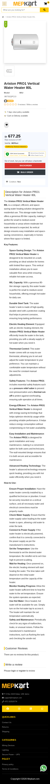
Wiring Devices (8, 745)
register (22, 671)
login (13, 671)
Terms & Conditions (10, 769)
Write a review (32, 105)
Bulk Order (27, 172)
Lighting (5, 750)
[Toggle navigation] (4, 3)
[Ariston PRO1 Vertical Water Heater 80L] (25, 43)
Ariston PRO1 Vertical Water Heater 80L (20, 17)
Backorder (26, 165)
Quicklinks (8, 717)
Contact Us (6, 722)
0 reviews (21, 105)
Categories (9, 740)
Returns (5, 727)
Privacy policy (7, 764)
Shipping (5, 731)
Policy (6, 759)
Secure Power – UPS (11, 754)
